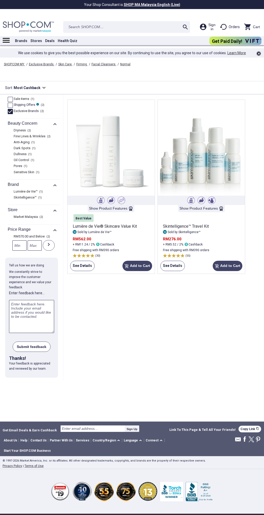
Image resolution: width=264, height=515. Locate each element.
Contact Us (38, 440)
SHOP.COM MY (14, 64)
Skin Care (65, 64)
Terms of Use (34, 466)
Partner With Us (61, 440)
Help (23, 440)
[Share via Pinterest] (258, 440)
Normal (125, 64)
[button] (107, 441)
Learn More (236, 53)
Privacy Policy (12, 466)
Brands (21, 41)
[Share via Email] (238, 440)
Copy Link (250, 429)
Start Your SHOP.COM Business (27, 451)
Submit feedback (31, 347)
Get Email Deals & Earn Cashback (30, 430)
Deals (50, 41)
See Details (81, 267)
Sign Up (132, 429)
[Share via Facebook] (245, 439)
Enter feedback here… (27, 293)
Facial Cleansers (104, 64)
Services (82, 440)
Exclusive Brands (41, 64)
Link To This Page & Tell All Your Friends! (202, 430)
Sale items (23, 99)
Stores (36, 41)
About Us (10, 440)
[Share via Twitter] (251, 440)
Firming (82, 64)
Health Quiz (67, 41)
